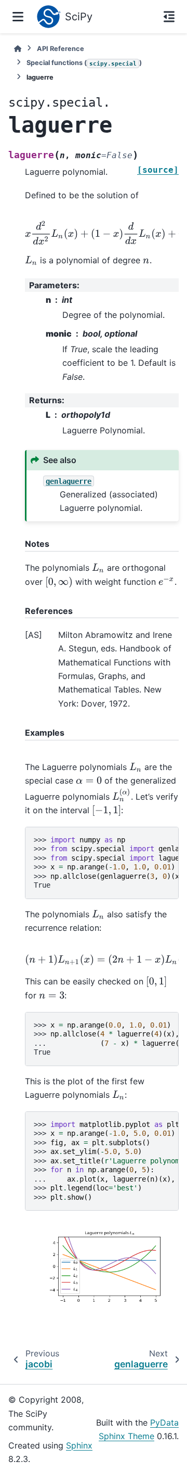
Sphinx (79, 1445)
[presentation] (31, 260)
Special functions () (84, 63)
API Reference (60, 49)
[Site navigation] (18, 16)
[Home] (17, 48)
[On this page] (169, 16)
